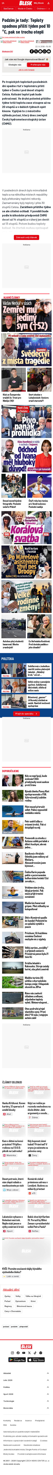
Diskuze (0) (7, 51)
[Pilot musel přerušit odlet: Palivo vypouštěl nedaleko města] (12, 811)
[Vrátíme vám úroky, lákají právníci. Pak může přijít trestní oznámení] (12, 892)
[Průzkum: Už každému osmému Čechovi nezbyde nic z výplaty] (12, 938)
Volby (18, 1296)
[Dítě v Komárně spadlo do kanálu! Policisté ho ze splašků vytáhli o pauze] (12, 922)
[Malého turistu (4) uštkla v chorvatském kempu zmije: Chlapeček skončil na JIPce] (12, 982)
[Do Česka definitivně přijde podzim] (9, 41)
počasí (6, 1326)
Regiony (8, 1306)
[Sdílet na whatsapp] (44, 51)
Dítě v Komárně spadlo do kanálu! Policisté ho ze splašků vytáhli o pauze (36, 922)
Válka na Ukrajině (33, 1296)
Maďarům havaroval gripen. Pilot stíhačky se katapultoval (37, 906)
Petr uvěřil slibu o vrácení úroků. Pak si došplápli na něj (35, 824)
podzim (14, 1326)
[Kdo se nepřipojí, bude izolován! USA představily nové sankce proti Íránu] (12, 780)
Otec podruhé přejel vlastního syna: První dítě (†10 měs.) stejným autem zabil (36, 1013)
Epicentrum (21, 1301)
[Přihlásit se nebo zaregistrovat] (48, 3)
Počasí (7, 1301)
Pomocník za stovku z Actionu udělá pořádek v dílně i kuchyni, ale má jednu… (37, 842)
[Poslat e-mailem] (49, 51)
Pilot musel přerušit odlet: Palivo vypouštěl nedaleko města (36, 810)
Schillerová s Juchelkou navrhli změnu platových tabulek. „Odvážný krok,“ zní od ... (39, 670)
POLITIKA (7, 658)
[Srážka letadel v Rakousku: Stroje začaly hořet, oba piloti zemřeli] (12, 968)
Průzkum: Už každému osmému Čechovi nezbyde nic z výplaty (36, 936)
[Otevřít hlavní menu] (3, 3)
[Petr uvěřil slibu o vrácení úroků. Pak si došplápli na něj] (12, 827)
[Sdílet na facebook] (32, 51)
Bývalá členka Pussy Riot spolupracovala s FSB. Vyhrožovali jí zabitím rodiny (37, 795)
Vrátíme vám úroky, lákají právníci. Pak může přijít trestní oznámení (34, 892)
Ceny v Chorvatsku (13, 1311)
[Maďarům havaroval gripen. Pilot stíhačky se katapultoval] (12, 907)
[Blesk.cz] (25, 3)
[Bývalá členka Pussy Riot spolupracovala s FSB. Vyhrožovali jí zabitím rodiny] (12, 796)
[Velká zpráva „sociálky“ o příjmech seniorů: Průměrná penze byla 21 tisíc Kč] (12, 952)
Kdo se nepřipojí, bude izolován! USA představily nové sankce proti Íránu (37, 780)
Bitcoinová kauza (24, 1306)
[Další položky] (49, 8)
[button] (17, 1360)
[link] (12, 1353)
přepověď (24, 1326)
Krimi (33, 1301)
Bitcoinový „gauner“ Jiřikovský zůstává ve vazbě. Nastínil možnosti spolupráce (39, 701)
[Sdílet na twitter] (36, 51)
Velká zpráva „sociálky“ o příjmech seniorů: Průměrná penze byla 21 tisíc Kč (36, 952)
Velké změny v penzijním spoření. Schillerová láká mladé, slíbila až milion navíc (39, 686)
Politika (6, 676)
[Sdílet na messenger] (40, 51)
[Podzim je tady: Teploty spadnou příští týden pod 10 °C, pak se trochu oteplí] (12, 37)
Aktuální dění (11, 1289)
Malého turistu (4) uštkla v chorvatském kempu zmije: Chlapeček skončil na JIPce (37, 982)
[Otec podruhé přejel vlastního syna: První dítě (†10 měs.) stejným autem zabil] (12, 1013)
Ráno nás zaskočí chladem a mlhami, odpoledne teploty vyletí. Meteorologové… (37, 997)
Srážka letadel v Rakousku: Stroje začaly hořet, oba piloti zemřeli (37, 966)
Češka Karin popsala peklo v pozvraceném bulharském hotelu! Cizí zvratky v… (36, 876)
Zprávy (7, 1296)
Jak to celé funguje (26, 70)
